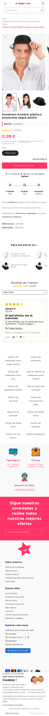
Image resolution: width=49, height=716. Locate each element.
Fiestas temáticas (14, 645)
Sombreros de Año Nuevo (19, 266)
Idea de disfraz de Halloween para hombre (36, 375)
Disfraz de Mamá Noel (35, 414)
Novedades (11, 641)
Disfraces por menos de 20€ (19, 630)
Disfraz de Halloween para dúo (13, 375)
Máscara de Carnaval (13, 414)
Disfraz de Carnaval (13, 399)
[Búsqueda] (42, 10)
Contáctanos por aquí (24, 490)
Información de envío (14, 604)
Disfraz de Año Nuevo (13, 436)
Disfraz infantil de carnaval (36, 388)
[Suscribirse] (41, 532)
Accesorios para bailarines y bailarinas (20, 255)
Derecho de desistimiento (16, 615)
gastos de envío (25, 141)
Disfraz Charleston (36, 434)
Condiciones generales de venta (19, 578)
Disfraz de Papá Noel (13, 425)
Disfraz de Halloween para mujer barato (13, 360)
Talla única (10, 153)
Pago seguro (10, 608)
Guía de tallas (11, 593)
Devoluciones (11, 600)
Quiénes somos (12, 574)
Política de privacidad (14, 567)
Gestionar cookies (14, 618)
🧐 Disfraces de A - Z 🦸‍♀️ (17, 637)
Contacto (9, 611)
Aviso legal (10, 581)
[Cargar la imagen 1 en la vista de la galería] (9, 102)
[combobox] (24, 10)
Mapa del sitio (11, 571)
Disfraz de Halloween (36, 359)
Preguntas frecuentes (14, 597)
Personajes (10, 634)
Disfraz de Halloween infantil (13, 388)
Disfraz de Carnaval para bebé (36, 401)
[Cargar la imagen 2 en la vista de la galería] (24, 102)
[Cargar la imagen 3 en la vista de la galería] (39, 102)
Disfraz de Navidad (36, 425)
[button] (5, 4)
